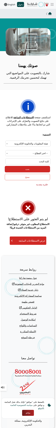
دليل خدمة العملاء (29, 289)
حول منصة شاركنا (28, 278)
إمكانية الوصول (28, 319)
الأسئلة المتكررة (28, 331)
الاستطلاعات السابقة (23, 117)
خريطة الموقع (28, 337)
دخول (20, 4)
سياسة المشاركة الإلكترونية (28, 295)
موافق (28, 413)
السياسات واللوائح (28, 325)
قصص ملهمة (28, 301)
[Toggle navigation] (52, 4)
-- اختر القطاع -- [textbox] (40, 153)
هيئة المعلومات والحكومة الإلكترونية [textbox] (31, 143)
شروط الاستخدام (28, 313)
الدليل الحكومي (29, 307)
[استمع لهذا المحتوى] (2, 387)
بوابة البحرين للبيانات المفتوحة (29, 284)
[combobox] (28, 143)
